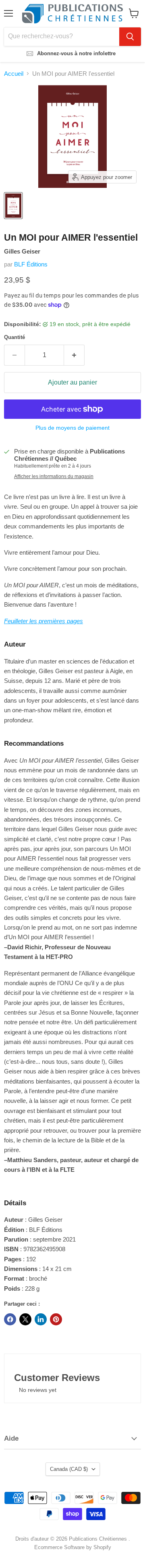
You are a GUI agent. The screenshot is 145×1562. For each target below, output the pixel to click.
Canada (69, 1469)
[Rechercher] (130, 36)
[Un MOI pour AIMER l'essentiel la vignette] (13, 205)
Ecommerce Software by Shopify (72, 1547)
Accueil (13, 73)
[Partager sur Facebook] (10, 1319)
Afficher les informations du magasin (53, 476)
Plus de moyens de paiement (72, 427)
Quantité (14, 337)
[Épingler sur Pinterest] (56, 1319)
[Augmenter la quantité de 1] (74, 355)
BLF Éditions (31, 264)
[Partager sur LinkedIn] (41, 1319)
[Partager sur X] (25, 1319)
